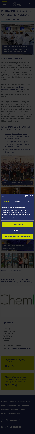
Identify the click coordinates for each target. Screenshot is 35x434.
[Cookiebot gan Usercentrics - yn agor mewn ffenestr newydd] (25, 196)
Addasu (16, 230)
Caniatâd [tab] (6, 201)
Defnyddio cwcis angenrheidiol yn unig (17, 236)
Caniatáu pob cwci (17, 224)
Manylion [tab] (17, 201)
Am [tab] (29, 201)
